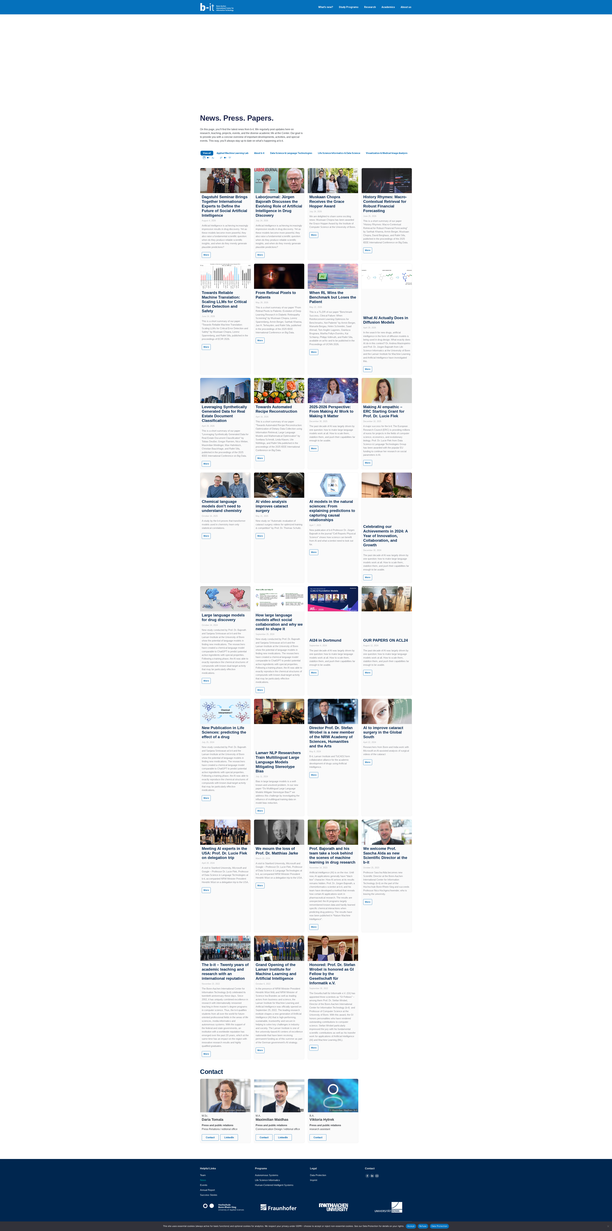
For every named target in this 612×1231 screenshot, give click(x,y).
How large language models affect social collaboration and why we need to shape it (279, 622)
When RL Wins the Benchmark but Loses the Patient (332, 297)
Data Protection (439, 1226)
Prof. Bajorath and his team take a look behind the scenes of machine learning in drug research (332, 855)
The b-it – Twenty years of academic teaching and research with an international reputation (225, 972)
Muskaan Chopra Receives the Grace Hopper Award (326, 201)
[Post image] (225, 180)
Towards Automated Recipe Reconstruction (276, 409)
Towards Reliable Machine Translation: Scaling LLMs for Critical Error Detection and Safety (224, 301)
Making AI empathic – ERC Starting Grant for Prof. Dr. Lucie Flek (383, 411)
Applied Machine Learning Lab (232, 153)
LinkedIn (229, 1137)
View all (207, 153)
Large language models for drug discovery (223, 617)
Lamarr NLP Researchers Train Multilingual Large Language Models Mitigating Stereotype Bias (278, 762)
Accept (411, 1226)
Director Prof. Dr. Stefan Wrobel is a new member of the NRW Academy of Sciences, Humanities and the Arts (331, 737)
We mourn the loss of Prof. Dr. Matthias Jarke (277, 850)
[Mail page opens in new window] (377, 1176)
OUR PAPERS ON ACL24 (385, 640)
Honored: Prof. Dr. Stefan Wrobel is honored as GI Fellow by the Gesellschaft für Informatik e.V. (332, 974)
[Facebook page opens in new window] (367, 1176)
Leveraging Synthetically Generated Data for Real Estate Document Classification (224, 414)
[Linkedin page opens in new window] (372, 1176)
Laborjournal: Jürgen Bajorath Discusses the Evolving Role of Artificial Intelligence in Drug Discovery (279, 206)
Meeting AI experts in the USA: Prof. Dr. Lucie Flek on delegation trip (224, 853)
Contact (210, 1137)
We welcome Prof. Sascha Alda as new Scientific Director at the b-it (385, 855)
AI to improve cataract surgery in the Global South (383, 732)
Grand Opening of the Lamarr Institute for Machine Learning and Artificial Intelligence (276, 972)
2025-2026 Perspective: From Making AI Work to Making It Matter (331, 411)
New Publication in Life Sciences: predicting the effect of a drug (224, 732)
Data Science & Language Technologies (291, 153)
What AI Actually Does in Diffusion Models (385, 320)
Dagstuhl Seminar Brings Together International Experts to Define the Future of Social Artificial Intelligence (225, 206)
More (206, 255)
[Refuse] (608, 1226)
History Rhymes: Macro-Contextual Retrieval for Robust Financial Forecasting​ (385, 204)
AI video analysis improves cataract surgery (272, 506)
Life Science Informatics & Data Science (339, 153)
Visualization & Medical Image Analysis (387, 153)
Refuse (423, 1226)
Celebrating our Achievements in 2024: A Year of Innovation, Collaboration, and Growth (385, 535)
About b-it (259, 153)
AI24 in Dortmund (325, 640)
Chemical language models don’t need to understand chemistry (222, 506)
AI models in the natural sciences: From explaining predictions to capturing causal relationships (332, 510)
